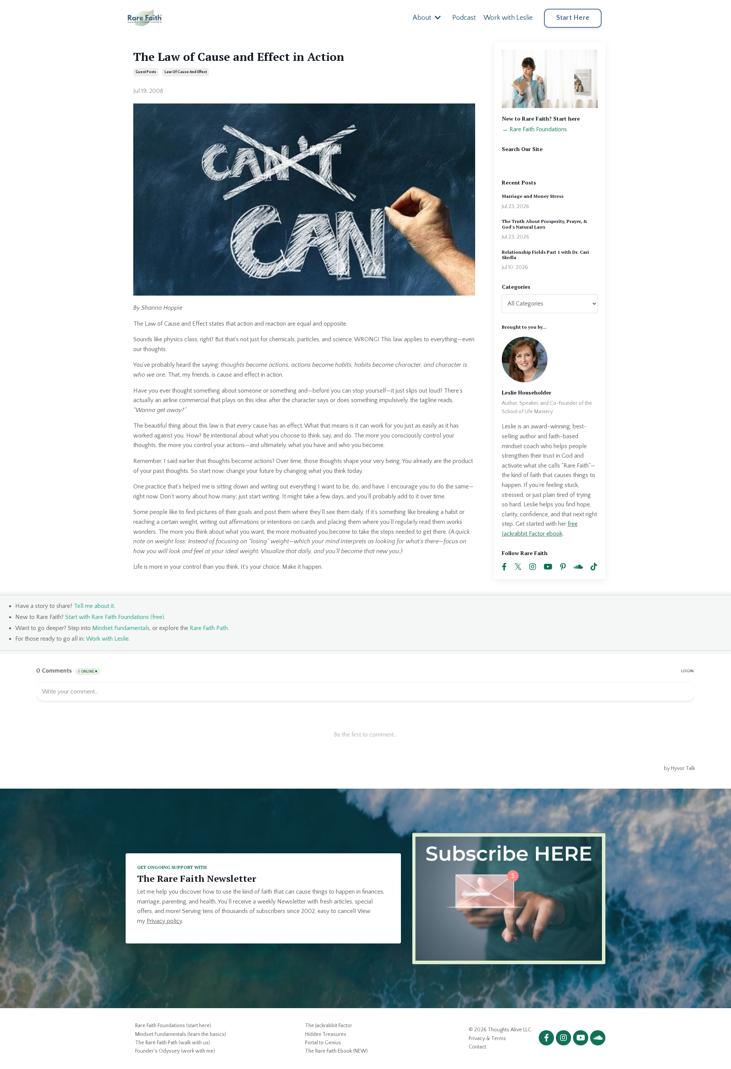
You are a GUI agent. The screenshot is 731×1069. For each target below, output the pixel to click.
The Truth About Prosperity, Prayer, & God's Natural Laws (544, 224)
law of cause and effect (185, 72)
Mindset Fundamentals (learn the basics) (180, 1034)
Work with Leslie (508, 18)
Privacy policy (164, 921)
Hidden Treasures (325, 1034)
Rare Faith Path (209, 628)
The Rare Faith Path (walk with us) (172, 1043)
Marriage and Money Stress (532, 196)
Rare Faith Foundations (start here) (173, 1026)
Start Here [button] (573, 18)
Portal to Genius (323, 1043)
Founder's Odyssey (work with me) (175, 1051)
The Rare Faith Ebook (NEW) (336, 1051)
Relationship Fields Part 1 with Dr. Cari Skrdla (545, 255)
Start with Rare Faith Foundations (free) (114, 617)
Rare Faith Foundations (538, 129)
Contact (477, 1047)
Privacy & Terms (487, 1039)
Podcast (464, 18)
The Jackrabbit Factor (328, 1026)
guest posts (146, 72)
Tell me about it (94, 606)
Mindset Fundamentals (121, 628)
